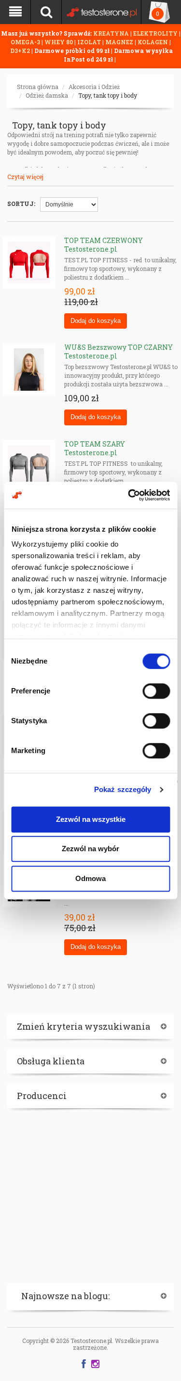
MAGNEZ (120, 42)
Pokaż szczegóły (123, 789)
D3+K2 (20, 50)
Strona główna (37, 86)
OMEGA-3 (26, 42)
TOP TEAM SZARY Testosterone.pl (94, 448)
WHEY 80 (58, 42)
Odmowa (90, 878)
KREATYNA (111, 33)
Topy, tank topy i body (107, 95)
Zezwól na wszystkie (90, 819)
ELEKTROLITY (155, 33)
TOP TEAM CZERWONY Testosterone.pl (103, 245)
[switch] (156, 691)
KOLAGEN (153, 42)
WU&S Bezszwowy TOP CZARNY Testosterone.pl (118, 351)
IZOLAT (89, 42)
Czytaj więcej (25, 176)
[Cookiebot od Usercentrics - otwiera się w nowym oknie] (129, 495)
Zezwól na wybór (90, 848)
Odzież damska (47, 95)
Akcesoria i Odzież (94, 86)
